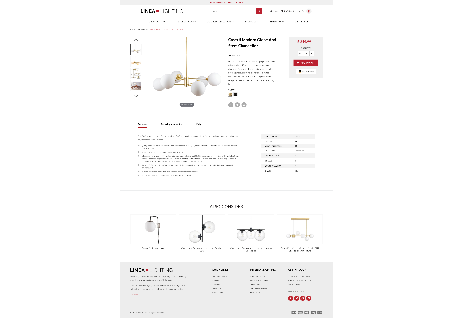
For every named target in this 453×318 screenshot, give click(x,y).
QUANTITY (306, 48)
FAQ (198, 124)
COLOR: (231, 90)
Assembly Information (171, 124)
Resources (250, 21)
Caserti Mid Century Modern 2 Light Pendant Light (202, 249)
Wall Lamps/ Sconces (258, 288)
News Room (217, 284)
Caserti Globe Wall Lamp (153, 248)
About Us (215, 280)
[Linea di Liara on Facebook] (290, 298)
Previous (136, 40)
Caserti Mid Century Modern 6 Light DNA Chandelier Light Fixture (300, 249)
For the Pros (300, 21)
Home (132, 29)
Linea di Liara (142, 312)
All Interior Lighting (257, 276)
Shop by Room (186, 21)
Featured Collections (219, 21)
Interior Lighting (155, 21)
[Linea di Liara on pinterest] (302, 298)
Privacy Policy (217, 292)
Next (136, 96)
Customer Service (219, 276)
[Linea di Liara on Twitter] (296, 298)
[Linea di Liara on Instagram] (308, 298)
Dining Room (142, 29)
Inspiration (275, 21)
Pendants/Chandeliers (259, 280)
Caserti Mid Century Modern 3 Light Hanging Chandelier (251, 249)
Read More (135, 294)
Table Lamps (255, 292)
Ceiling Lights (255, 284)
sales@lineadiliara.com (297, 291)
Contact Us (216, 288)
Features (142, 124)
